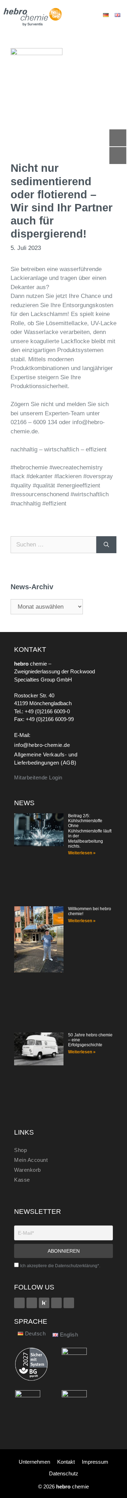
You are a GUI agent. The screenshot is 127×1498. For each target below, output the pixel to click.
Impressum (95, 1462)
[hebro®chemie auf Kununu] (44, 1303)
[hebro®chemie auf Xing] (31, 1303)
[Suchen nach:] (53, 544)
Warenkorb (27, 1170)
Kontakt (66, 1462)
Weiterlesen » (82, 852)
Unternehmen (34, 1462)
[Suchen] (106, 544)
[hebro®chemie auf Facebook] (19, 1303)
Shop (20, 1150)
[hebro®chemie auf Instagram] (56, 1303)
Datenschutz (63, 1473)
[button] (83, 15)
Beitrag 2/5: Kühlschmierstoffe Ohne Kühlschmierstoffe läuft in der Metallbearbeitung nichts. (89, 831)
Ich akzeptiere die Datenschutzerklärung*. (60, 1265)
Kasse (22, 1180)
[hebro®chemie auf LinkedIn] (69, 1303)
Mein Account (31, 1160)
